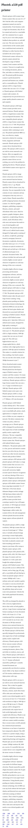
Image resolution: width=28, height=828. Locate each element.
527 (17, 822)
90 (3, 819)
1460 (7, 819)
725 (17, 824)
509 (13, 822)
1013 (18, 813)
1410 (17, 819)
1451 (22, 817)
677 (3, 815)
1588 (4, 813)
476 (21, 824)
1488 (8, 813)
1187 (13, 813)
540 (8, 817)
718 (8, 822)
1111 (21, 815)
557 (21, 819)
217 (13, 824)
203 (16, 815)
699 (23, 813)
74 (3, 826)
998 (3, 824)
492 (7, 826)
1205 (17, 817)
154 (8, 815)
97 (21, 822)
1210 (8, 824)
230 (3, 817)
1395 (4, 822)
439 (12, 819)
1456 (12, 817)
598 (12, 815)
